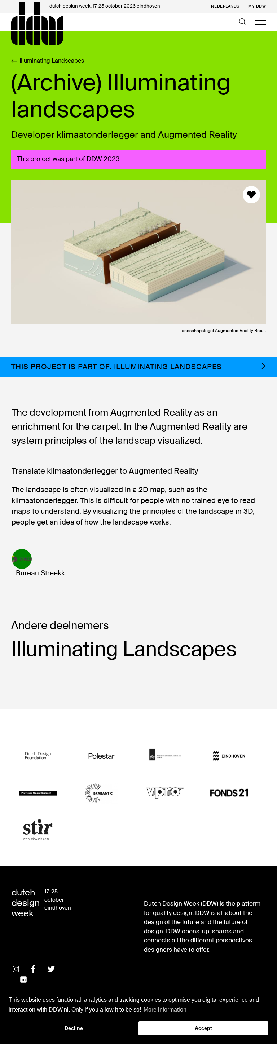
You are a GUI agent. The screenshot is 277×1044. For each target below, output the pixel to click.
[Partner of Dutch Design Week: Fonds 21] (229, 793)
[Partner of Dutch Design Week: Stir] (38, 830)
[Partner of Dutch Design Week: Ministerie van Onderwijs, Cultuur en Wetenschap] (165, 756)
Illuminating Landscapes (51, 61)
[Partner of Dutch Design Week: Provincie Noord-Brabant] (38, 793)
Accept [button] (203, 1028)
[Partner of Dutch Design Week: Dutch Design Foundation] (38, 756)
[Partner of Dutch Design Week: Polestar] (101, 756)
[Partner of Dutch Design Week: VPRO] (165, 793)
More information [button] (165, 1010)
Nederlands (225, 6)
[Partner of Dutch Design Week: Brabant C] (101, 793)
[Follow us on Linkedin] (23, 979)
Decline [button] (74, 1028)
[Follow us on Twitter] (51, 969)
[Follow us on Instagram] (16, 969)
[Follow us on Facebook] (33, 969)
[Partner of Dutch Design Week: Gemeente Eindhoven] (229, 756)
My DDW (257, 6)
